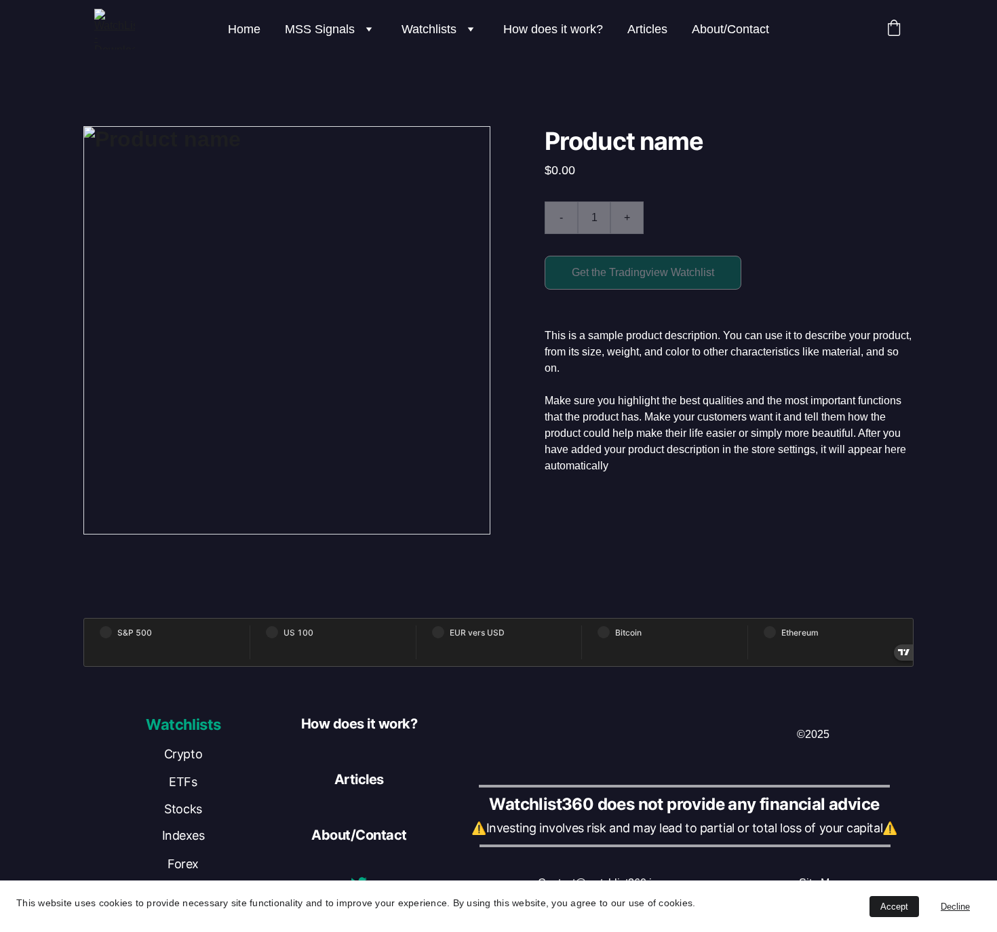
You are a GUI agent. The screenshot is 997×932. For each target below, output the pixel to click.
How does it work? (553, 29)
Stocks (182, 809)
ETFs (183, 782)
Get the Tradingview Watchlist (643, 272)
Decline (955, 906)
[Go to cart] (894, 29)
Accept (894, 906)
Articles (647, 29)
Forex (183, 864)
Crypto (183, 754)
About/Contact (730, 29)
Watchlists (429, 29)
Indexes (183, 835)
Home (244, 29)
